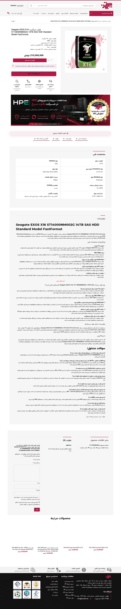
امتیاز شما (36, 459)
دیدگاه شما (36, 463)
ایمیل (38, 490)
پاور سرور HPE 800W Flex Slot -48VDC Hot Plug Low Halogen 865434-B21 (22, 548)
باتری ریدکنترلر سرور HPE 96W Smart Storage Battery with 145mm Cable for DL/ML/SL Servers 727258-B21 (48, 549)
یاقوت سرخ (108, 21)
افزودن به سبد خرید (30, 60)
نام (38, 483)
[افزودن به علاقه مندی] (88, 525)
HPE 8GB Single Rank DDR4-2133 (73, 548)
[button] (88, 529)
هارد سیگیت (83, 448)
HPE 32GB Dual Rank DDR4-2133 (98, 548)
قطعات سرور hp (101, 21)
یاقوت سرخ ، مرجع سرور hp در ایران (95, 417)
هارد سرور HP (91, 448)
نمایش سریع (88, 533)
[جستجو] (31, 6)
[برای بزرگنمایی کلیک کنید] (103, 69)
